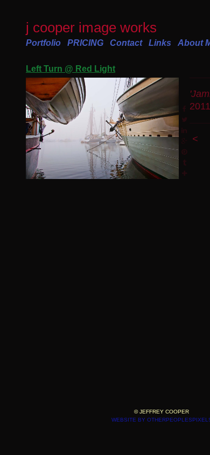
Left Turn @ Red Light (70, 68)
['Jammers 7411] (102, 129)
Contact (126, 42)
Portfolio (43, 42)
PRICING (85, 42)
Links (160, 42)
